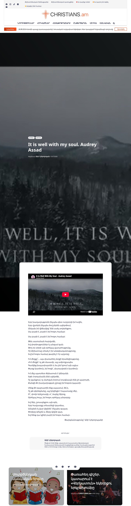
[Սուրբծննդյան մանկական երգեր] (36, 486)
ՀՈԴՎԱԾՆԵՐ (43, 23)
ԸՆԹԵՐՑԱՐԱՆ (80, 23)
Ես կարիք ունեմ (84, 2)
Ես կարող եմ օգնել (101, 2)
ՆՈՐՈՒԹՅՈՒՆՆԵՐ (26, 23)
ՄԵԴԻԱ (93, 23)
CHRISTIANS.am (85, 493)
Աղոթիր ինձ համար (33, 6)
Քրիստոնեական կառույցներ (62, 2)
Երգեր (31, 137)
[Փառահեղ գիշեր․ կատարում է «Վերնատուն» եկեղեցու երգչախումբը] (94, 486)
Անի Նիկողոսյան (43, 156)
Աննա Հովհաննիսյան (29, 485)
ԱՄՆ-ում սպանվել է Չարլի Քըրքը (36, 29)
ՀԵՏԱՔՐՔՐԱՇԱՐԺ (61, 23)
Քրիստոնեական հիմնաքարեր (36, 2)
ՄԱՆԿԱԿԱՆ (105, 23)
